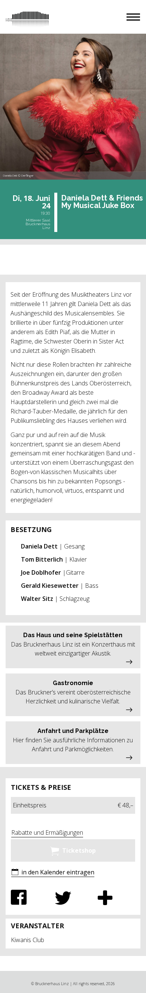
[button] (133, 17)
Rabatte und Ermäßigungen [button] (47, 832)
